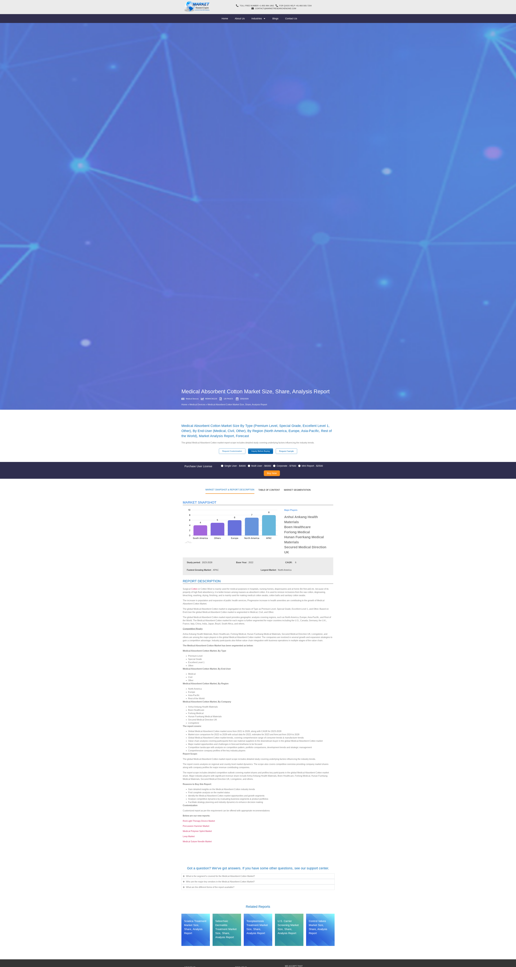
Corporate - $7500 (286, 466)
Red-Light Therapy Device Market (199, 821)
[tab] (229, 489)
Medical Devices (197, 404)
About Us (240, 18)
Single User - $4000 (235, 466)
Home (225, 18)
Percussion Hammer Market (196, 826)
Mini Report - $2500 (312, 466)
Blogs (275, 18)
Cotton (194, 589)
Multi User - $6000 (261, 466)
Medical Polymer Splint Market (197, 831)
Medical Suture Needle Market (197, 841)
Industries (256, 18)
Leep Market (189, 836)
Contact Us (291, 18)
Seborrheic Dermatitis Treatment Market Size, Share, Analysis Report (226, 929)
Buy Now (272, 473)
